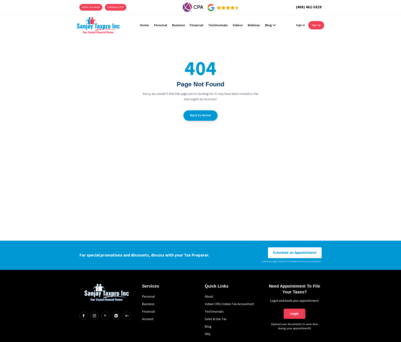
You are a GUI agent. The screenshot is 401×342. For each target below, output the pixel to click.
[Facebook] (83, 316)
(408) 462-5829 (309, 7)
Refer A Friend (91, 7)
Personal (148, 296)
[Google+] (127, 316)
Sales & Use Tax (215, 319)
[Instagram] (94, 316)
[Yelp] (105, 316)
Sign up (316, 25)
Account (148, 319)
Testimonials (214, 311)
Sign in (300, 25)
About (209, 296)
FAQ (207, 334)
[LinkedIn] (116, 316)
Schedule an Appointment (295, 252)
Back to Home (200, 115)
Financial (148, 311)
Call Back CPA (115, 7)
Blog (208, 326)
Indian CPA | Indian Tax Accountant (229, 304)
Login (294, 313)
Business (148, 304)
